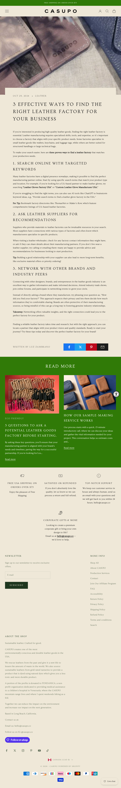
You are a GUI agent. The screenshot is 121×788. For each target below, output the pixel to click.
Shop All (94, 563)
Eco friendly (14, 418)
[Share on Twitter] (80, 347)
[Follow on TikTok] (47, 750)
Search (93, 625)
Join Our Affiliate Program (103, 583)
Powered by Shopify (69, 766)
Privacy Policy (97, 604)
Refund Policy (97, 615)
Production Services (99, 573)
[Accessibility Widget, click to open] (116, 394)
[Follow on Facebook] (6, 750)
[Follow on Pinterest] (31, 750)
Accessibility (96, 594)
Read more (10, 459)
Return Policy (96, 599)
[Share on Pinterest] (91, 347)
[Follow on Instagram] (23, 750)
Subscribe (16, 585)
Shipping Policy (97, 609)
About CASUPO (98, 568)
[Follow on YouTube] (39, 750)
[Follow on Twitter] (14, 750)
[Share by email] (102, 347)
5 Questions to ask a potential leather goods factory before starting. (31, 430)
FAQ (92, 589)
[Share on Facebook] (69, 347)
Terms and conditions (101, 620)
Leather (40, 96)
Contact (94, 578)
